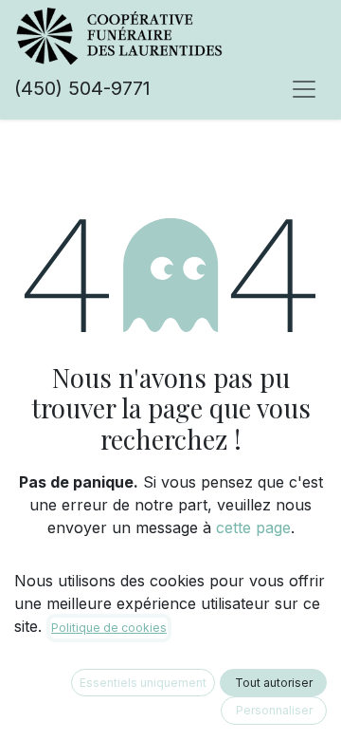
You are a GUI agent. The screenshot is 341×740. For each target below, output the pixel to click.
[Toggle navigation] (304, 88)
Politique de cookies (109, 627)
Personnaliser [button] (274, 710)
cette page (253, 527)
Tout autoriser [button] (274, 682)
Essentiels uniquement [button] (143, 682)
